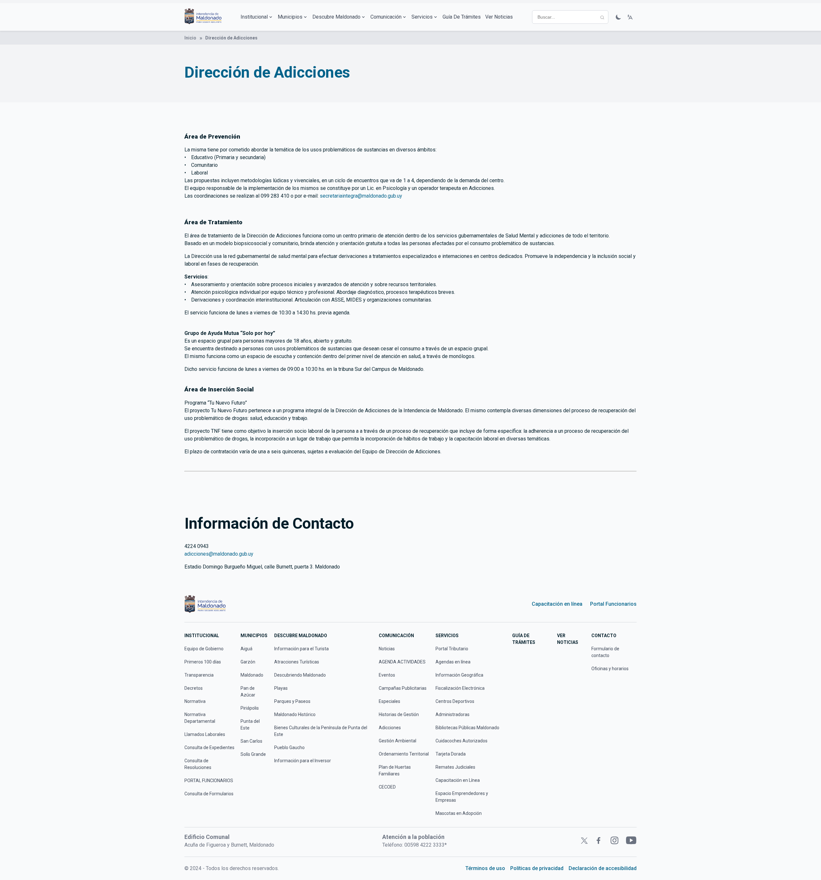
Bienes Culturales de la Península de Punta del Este (320, 731)
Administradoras (453, 714)
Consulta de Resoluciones (197, 764)
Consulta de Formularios (208, 793)
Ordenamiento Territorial (404, 753)
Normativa (195, 701)
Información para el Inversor (302, 760)
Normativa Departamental (199, 718)
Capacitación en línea (557, 604)
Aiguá (246, 648)
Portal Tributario (452, 648)
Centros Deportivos (455, 701)
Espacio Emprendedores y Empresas (462, 797)
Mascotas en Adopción (459, 813)
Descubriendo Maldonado (300, 675)
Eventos (387, 675)
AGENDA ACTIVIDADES (402, 661)
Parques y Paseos (292, 701)
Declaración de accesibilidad (603, 868)
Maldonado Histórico (295, 714)
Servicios (422, 17)
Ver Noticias (499, 17)
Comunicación (386, 17)
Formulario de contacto (605, 652)
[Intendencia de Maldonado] (203, 17)
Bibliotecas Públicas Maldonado (467, 727)
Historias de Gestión (399, 714)
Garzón (248, 661)
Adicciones (390, 727)
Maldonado (252, 675)
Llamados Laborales (204, 734)
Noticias (387, 648)
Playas (281, 688)
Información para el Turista (301, 648)
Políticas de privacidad (536, 868)
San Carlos (251, 741)
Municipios (290, 17)
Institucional (254, 17)
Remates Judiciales (455, 767)
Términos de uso (485, 868)
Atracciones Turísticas (296, 661)
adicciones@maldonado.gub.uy (218, 554)
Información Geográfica (459, 675)
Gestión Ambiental (397, 740)
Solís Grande (253, 754)
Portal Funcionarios (613, 604)
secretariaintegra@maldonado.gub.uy (361, 196)
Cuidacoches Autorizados (461, 740)
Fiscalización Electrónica (460, 688)
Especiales (389, 701)
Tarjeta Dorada (451, 753)
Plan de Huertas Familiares (395, 770)
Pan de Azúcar (248, 691)
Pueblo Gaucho (289, 747)
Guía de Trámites (462, 17)
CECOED (387, 787)
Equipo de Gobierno (204, 648)
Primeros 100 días (202, 661)
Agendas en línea (453, 661)
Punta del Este (250, 724)
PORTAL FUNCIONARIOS (208, 780)
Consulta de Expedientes (209, 747)
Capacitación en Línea (458, 780)
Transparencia (199, 675)
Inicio (190, 37)
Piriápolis (250, 708)
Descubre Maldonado (336, 17)
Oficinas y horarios (610, 668)
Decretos (193, 688)
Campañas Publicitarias (403, 688)
